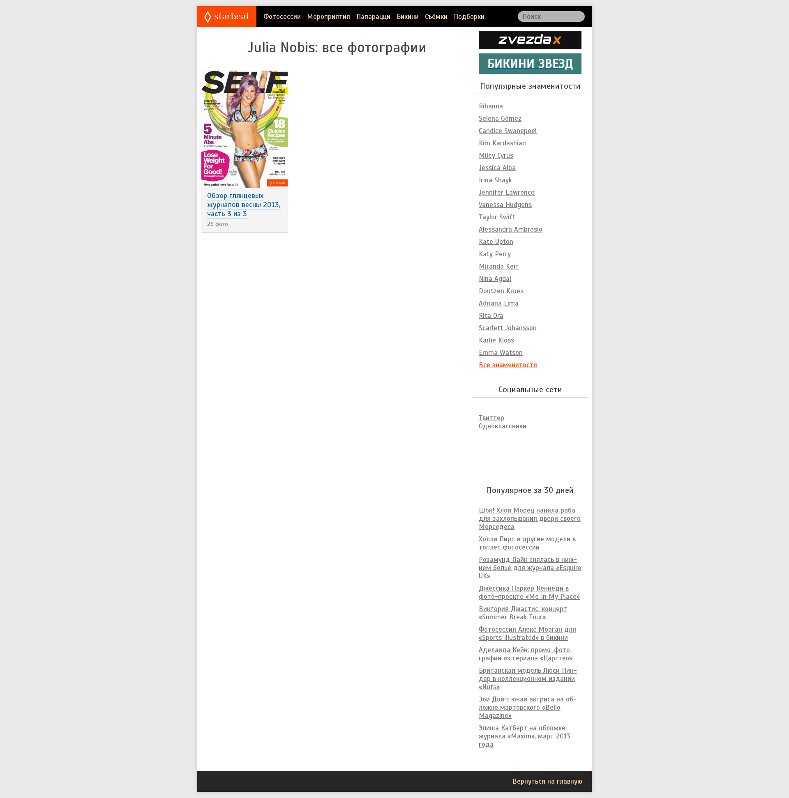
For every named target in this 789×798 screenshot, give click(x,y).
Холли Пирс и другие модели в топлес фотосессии (527, 543)
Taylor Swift (497, 217)
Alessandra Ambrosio (510, 229)
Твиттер (491, 418)
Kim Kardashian (502, 143)
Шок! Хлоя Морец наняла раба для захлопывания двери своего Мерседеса (530, 518)
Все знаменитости (508, 365)
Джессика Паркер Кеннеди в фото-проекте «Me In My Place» (529, 592)
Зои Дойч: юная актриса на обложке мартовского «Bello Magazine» (528, 707)
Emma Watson (501, 352)
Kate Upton (496, 241)
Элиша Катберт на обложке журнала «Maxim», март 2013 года (524, 736)
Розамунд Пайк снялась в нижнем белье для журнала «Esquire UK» (530, 567)
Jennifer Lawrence (507, 192)
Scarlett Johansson (508, 328)
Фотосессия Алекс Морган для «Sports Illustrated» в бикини (527, 633)
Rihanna (491, 106)
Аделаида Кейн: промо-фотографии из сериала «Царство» (526, 654)
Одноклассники (502, 426)
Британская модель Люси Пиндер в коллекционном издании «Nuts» (528, 678)
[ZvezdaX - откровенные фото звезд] (530, 45)
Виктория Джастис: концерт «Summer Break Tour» (523, 613)
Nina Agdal (495, 278)
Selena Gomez (500, 118)
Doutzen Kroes (501, 291)
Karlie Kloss (496, 340)
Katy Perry (495, 254)
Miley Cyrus (496, 155)
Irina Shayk (495, 180)
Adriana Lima (499, 303)
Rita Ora (491, 315)
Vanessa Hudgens (505, 204)
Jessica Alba (497, 167)
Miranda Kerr (499, 266)
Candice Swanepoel (508, 130)
